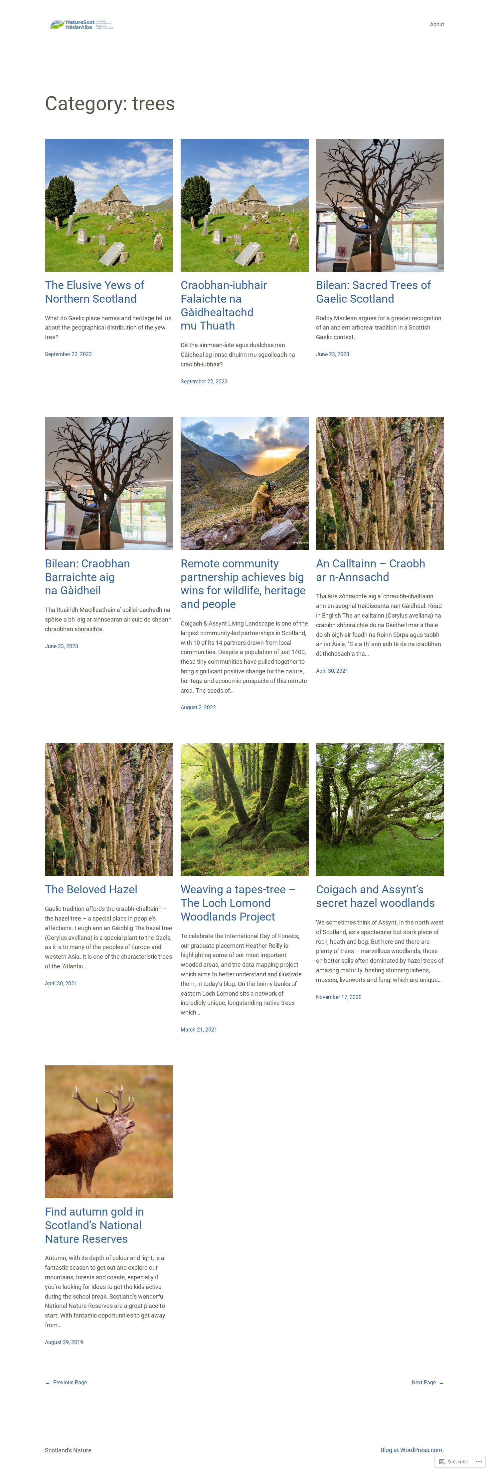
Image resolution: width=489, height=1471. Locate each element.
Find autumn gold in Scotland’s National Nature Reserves (94, 1225)
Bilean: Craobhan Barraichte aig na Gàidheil (87, 577)
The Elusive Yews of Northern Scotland (94, 291)
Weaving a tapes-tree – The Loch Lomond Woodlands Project (238, 903)
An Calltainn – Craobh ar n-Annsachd (370, 570)
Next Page (428, 1382)
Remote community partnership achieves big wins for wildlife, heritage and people (243, 584)
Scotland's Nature (68, 1450)
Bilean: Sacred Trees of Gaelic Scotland (373, 291)
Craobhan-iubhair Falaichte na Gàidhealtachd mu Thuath (224, 305)
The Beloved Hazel (91, 889)
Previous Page (66, 1382)
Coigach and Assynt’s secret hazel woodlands (375, 896)
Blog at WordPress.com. (412, 1449)
